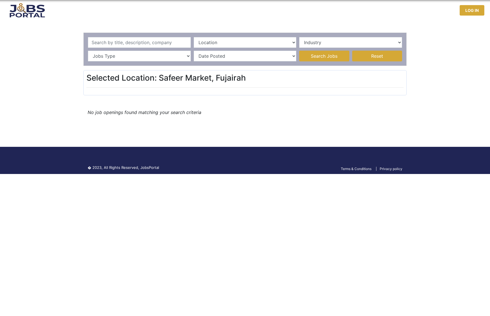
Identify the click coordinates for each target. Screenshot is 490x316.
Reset (377, 56)
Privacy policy (391, 169)
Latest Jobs (371, 10)
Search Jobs (324, 56)
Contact (434, 10)
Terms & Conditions (356, 169)
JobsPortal (149, 167)
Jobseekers (404, 10)
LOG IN (472, 10)
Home (345, 10)
